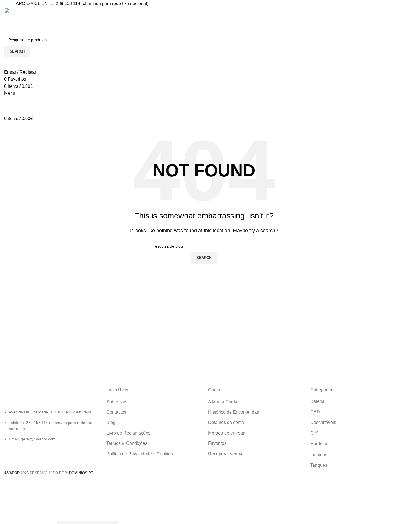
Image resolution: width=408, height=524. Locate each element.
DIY (314, 433)
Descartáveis (323, 422)
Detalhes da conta (226, 422)
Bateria (317, 401)
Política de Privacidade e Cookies (139, 453)
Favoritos (217, 443)
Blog (110, 422)
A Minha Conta (222, 402)
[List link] (51, 414)
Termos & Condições (126, 443)
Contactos (116, 412)
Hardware (320, 443)
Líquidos (318, 454)
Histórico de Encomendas (233, 412)
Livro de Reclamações (128, 433)
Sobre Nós (116, 402)
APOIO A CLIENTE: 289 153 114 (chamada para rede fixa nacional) (82, 3)
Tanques (318, 465)
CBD (315, 412)
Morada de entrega (226, 433)
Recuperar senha (225, 453)
